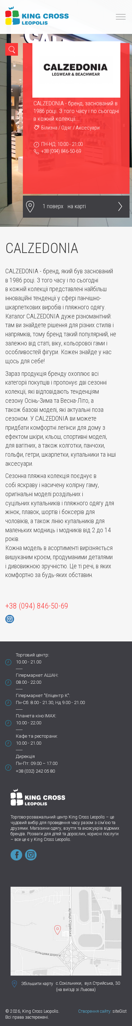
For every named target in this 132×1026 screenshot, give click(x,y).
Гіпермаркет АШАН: (37, 675)
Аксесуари (88, 128)
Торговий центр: (32, 655)
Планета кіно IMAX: (36, 715)
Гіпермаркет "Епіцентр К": (43, 695)
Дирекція (25, 756)
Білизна (49, 128)
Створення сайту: (95, 1011)
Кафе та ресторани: (37, 736)
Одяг (66, 128)
